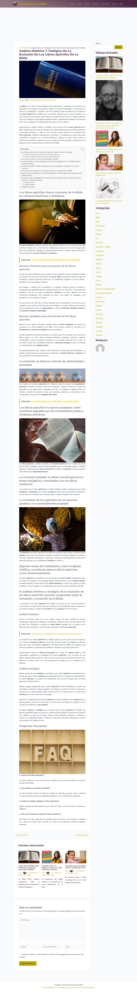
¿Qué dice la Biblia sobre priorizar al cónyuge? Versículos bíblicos (28, 868)
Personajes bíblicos (104, 293)
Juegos (99, 276)
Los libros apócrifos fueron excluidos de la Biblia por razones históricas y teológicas (47, 152)
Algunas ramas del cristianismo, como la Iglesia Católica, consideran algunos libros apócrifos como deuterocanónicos (52, 174)
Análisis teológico (30, 184)
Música (99, 285)
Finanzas (99, 251)
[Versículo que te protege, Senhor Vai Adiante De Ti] (109, 162)
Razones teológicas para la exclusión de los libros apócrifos (42, 156)
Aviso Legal (69, 987)
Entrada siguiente (83, 835)
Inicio (72, 4)
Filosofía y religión (103, 247)
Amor (98, 213)
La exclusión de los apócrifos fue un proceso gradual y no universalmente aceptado (47, 171)
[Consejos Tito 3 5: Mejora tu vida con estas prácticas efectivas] (109, 138)
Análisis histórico (30, 182)
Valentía (99, 335)
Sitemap (92, 987)
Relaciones (100, 302)
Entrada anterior (21, 835)
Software (99, 318)
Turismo (99, 331)
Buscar (98, 43)
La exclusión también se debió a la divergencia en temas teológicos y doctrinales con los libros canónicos (50, 167)
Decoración (100, 226)
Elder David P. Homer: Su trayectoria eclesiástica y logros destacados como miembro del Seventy (108, 125)
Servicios (99, 314)
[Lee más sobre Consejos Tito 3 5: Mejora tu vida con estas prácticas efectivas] (52, 857)
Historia (95, 4)
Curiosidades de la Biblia (33, 3)
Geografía (100, 255)
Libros (98, 280)
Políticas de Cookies (81, 987)
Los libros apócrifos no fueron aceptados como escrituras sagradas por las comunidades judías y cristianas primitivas (51, 163)
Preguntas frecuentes (28, 187)
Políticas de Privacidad (57, 987)
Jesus (114, 4)
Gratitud (99, 259)
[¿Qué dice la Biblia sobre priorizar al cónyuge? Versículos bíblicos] (109, 64)
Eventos (99, 230)
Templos (99, 323)
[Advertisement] (68, 22)
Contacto (45, 987)
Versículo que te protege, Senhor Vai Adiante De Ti (75, 867)
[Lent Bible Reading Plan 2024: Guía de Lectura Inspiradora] (109, 188)
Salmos (87, 4)
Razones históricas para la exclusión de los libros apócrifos (42, 154)
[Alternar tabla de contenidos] (81, 149)
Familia (99, 234)
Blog (121, 4)
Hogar (98, 268)
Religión (99, 306)
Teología (99, 327)
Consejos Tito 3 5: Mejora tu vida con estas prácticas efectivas (52, 868)
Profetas (99, 297)
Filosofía (99, 243)
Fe (97, 238)
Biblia (79, 4)
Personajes (105, 4)
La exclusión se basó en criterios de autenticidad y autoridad (40, 159)
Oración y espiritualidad (105, 289)
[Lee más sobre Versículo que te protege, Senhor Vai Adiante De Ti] (75, 857)
